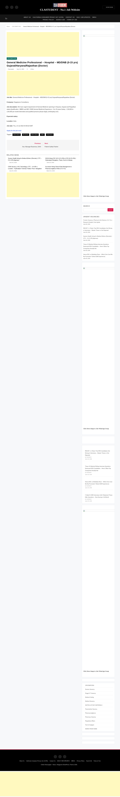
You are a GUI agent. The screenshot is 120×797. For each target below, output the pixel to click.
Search (86, 206)
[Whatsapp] (64, 756)
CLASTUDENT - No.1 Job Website (60, 9)
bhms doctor (34, 134)
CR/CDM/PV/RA (11, 58)
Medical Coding (89, 697)
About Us (27, 17)
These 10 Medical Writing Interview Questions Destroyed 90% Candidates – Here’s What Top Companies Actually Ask (96, 246)
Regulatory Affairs (90, 721)
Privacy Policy (48, 19)
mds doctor (50, 134)
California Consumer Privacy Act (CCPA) (48, 17)
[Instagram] (11, 7)
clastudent (11, 69)
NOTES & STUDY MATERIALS (93, 705)
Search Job (60, 19)
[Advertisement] (43, 44)
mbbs (42, 134)
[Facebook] (7, 7)
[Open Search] (114, 18)
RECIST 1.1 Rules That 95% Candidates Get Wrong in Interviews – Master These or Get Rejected (97, 453)
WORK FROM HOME (91, 729)
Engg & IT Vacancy (90, 693)
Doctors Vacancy (90, 689)
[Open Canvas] (6, 18)
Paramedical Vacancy (91, 709)
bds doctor (25, 134)
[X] (16, 7)
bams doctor (16, 134)
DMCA (94, 17)
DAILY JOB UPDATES (83, 17)
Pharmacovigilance (90, 713)
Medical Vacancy (90, 701)
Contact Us (70, 17)
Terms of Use (72, 19)
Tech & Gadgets (89, 725)
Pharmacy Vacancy (90, 717)
